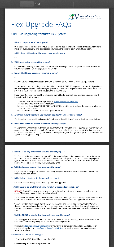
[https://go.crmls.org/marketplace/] (49, 228)
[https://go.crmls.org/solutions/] (37, 226)
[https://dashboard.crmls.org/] (66, 101)
